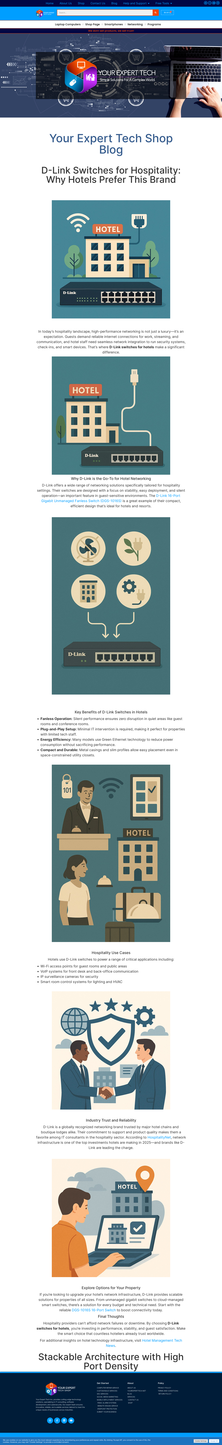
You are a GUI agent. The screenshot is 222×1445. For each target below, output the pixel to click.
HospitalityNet (159, 1137)
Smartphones (114, 24)
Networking (135, 24)
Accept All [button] (214, 1441)
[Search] (155, 12)
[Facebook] (205, 3)
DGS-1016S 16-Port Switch (94, 1310)
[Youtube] (214, 3)
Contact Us (98, 3)
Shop (81, 3)
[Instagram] (209, 3)
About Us (66, 3)
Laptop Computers (68, 24)
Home (50, 3)
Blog (114, 3)
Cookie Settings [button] (201, 1441)
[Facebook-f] (57, 1421)
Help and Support (135, 3)
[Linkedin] (218, 3)
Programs (154, 24)
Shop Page (92, 24)
